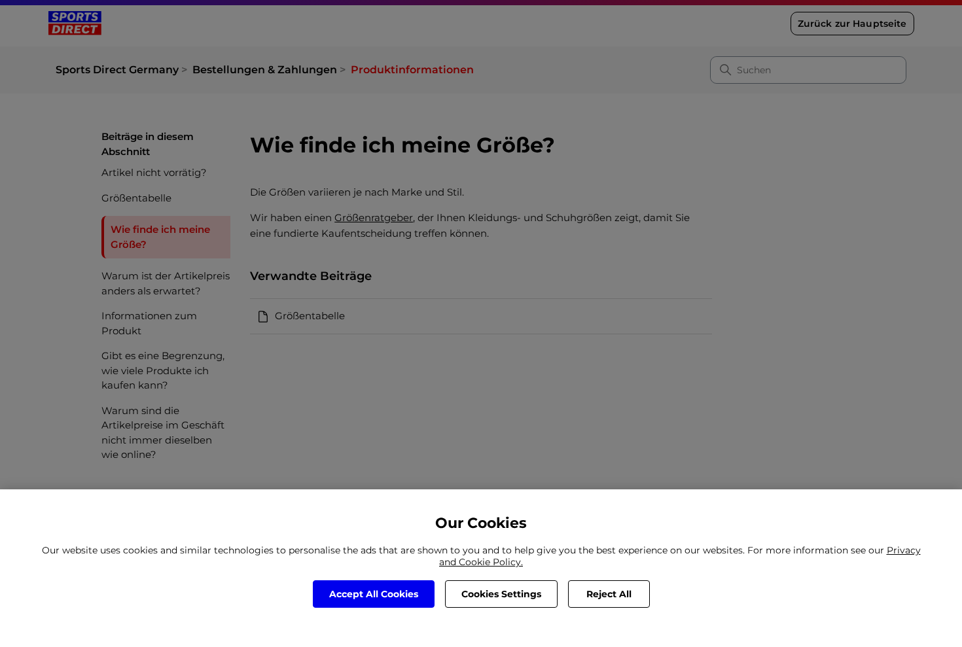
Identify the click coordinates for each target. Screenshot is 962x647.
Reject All (609, 594)
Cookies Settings (501, 594)
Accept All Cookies (373, 594)
